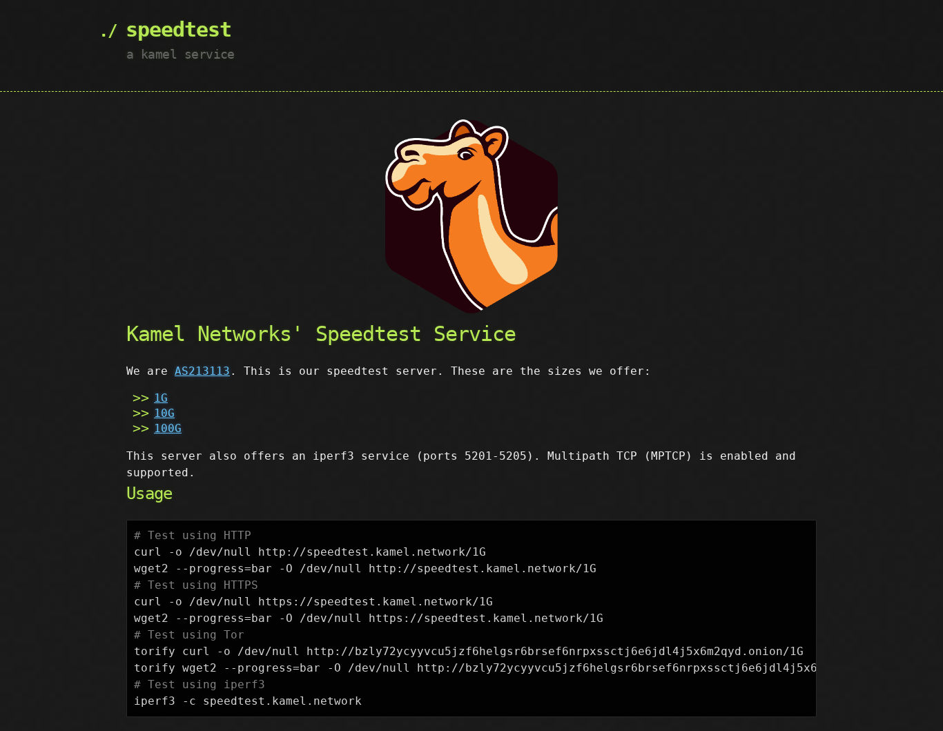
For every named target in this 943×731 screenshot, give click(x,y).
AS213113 (202, 371)
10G (164, 413)
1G (161, 398)
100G (168, 428)
